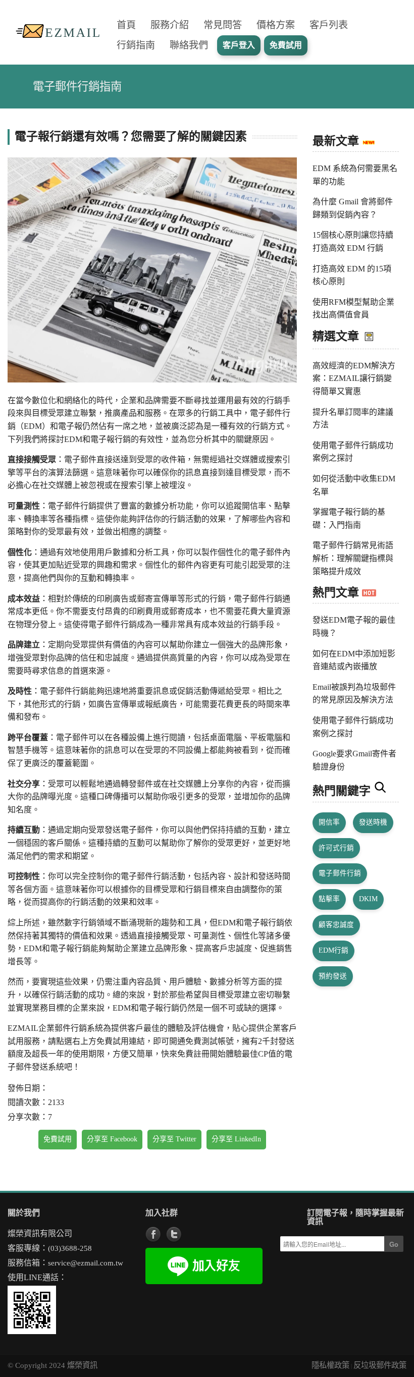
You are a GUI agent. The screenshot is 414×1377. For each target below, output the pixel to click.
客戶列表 (328, 25)
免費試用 (57, 1139)
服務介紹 (169, 25)
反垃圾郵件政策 (379, 1365)
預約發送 (333, 976)
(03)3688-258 (70, 1248)
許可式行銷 (336, 848)
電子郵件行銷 (340, 873)
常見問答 (222, 25)
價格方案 (275, 25)
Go (393, 1244)
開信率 (329, 822)
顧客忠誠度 (336, 924)
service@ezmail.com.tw (85, 1262)
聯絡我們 (189, 45)
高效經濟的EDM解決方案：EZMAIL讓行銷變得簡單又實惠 (354, 378)
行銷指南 (136, 45)
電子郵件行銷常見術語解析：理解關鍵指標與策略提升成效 (353, 558)
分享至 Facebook (112, 1139)
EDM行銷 (333, 950)
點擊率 (329, 899)
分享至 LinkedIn (236, 1139)
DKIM (368, 899)
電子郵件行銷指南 (77, 86)
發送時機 (373, 822)
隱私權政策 (330, 1365)
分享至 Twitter (174, 1139)
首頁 (126, 25)
